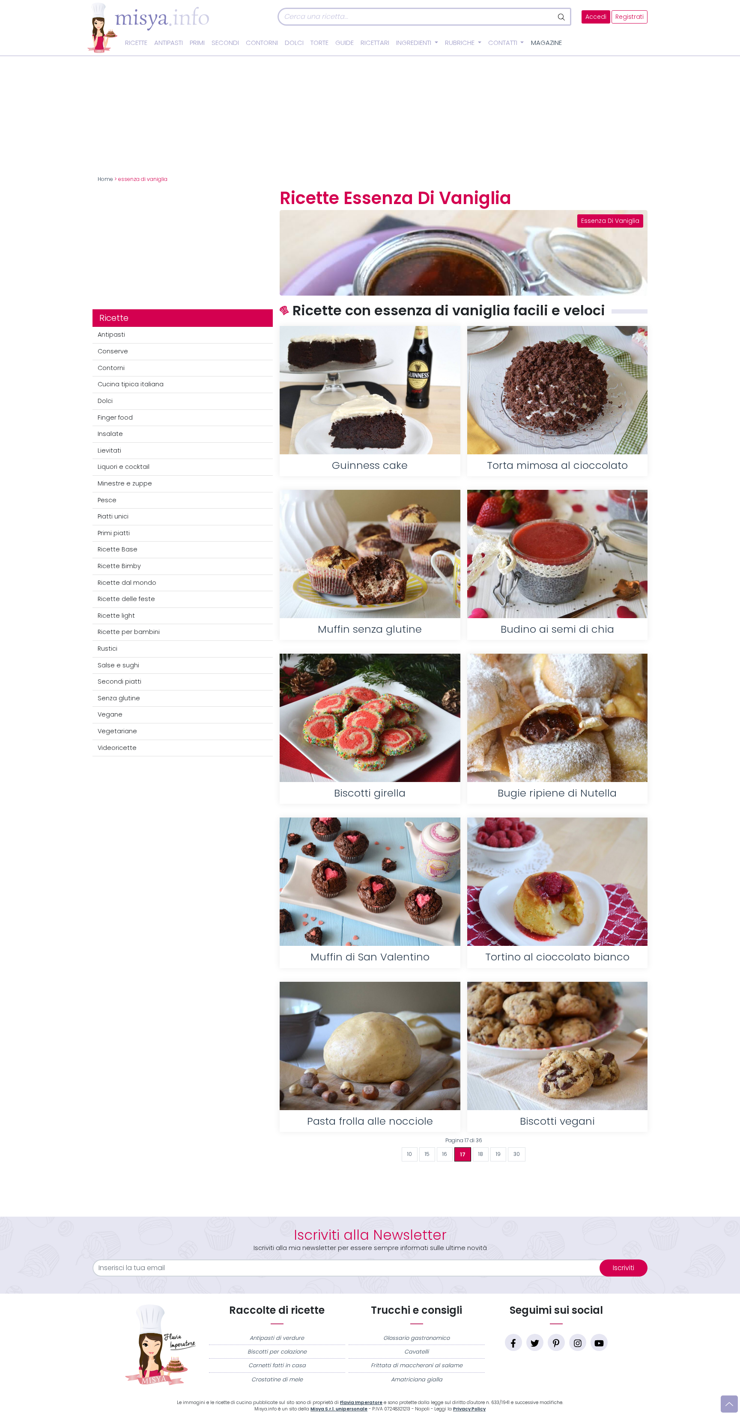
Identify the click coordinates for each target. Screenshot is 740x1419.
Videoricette (117, 748)
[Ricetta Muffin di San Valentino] (370, 882)
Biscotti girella (370, 793)
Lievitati (109, 450)
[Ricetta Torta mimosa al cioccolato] (557, 390)
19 (498, 1154)
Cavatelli (416, 1351)
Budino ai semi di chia (557, 629)
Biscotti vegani (557, 1121)
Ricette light (116, 615)
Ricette (136, 43)
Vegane (110, 714)
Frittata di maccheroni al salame (416, 1365)
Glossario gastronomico (416, 1338)
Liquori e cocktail (123, 467)
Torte (319, 43)
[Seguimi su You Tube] (599, 1342)
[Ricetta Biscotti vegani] (557, 1046)
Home (105, 179)
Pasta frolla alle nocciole (370, 1121)
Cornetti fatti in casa (277, 1365)
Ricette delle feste (126, 599)
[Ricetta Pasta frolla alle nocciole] (370, 1046)
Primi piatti (114, 533)
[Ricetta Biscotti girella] (370, 718)
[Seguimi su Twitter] (534, 1342)
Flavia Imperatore (361, 1402)
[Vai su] (729, 1404)
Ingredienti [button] (414, 43)
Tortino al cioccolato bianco (557, 957)
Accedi (595, 17)
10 (409, 1154)
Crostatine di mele (277, 1379)
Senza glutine (119, 698)
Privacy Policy (469, 1409)
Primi (197, 43)
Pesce (107, 500)
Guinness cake (370, 465)
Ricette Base (117, 549)
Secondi (225, 43)
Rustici (107, 648)
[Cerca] (562, 17)
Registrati (629, 17)
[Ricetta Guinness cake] (370, 390)
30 (516, 1154)
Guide (344, 43)
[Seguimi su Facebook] (513, 1342)
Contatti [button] (503, 43)
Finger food (115, 417)
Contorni (262, 43)
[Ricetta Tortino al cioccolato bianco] (557, 882)
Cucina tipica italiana (131, 384)
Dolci (294, 43)
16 (444, 1154)
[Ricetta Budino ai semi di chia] (557, 554)
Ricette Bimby (119, 566)
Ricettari (375, 43)
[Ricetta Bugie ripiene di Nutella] (557, 718)
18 (480, 1154)
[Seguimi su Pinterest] (556, 1342)
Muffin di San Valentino (370, 957)
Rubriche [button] (460, 43)
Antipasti (168, 43)
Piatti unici (113, 516)
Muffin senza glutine (370, 629)
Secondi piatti (119, 681)
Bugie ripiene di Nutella (557, 793)
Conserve (113, 351)
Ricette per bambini (129, 632)
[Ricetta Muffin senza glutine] (370, 554)
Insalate (110, 434)
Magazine (546, 43)
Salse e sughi (118, 665)
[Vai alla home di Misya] (148, 27)
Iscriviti (623, 1268)
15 (427, 1154)
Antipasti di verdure (277, 1338)
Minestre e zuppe (125, 483)
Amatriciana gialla (416, 1379)
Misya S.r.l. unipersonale (338, 1409)
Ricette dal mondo (127, 583)
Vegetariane (117, 731)
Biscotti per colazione (277, 1351)
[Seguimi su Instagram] (577, 1342)
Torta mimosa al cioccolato (557, 465)
